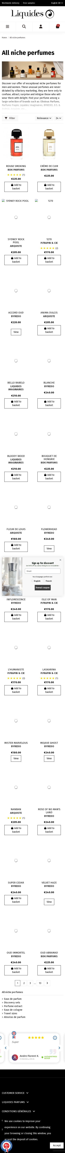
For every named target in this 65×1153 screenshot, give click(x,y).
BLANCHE (49, 382)
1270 (49, 239)
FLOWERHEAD (49, 529)
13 (40, 983)
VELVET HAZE (49, 882)
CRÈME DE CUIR (49, 166)
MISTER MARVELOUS (16, 742)
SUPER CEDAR (16, 882)
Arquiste (16, 246)
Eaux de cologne (13, 1009)
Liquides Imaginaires (16, 388)
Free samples (29, 3)
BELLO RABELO (15, 382)
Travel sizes (10, 1013)
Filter (11, 118)
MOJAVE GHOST (49, 742)
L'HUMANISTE (16, 669)
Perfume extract (13, 1006)
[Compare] (27, 137)
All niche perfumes (12, 992)
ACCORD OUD (16, 312)
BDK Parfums (16, 169)
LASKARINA (49, 669)
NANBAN (16, 809)
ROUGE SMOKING (16, 166)
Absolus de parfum (14, 1017)
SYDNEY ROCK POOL (16, 241)
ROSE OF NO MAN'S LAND (49, 811)
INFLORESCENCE (16, 599)
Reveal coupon (43, 587)
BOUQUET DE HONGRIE (49, 457)
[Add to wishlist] (27, 131)
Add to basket (16, 187)
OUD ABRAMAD (49, 952)
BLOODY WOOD (16, 456)
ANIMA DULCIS (49, 312)
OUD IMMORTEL (16, 952)
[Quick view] (27, 143)
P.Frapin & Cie (49, 242)
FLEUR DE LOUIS (16, 529)
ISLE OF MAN (49, 599)
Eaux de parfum (12, 998)
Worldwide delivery (11, 3)
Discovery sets (12, 1002)
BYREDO (16, 316)
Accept (57, 1145)
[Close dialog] (60, 560)
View (16, 332)
